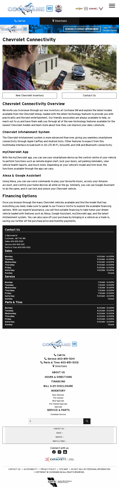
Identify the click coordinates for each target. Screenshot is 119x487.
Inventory (58, 391)
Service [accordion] (59, 437)
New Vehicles (58, 395)
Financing (58, 381)
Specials (58, 407)
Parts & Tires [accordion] (59, 441)
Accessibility (31, 469)
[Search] (86, 421)
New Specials (58, 401)
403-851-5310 (16, 241)
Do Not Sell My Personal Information (90, 469)
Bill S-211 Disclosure (58, 386)
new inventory (52, 110)
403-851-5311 (18, 245)
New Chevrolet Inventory (30, 95)
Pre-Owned (58, 398)
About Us (58, 372)
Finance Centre (64, 206)
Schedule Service (58, 415)
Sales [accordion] (59, 433)
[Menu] (112, 6)
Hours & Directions (58, 377)
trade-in (105, 217)
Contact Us (89, 95)
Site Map (63, 469)
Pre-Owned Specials (58, 404)
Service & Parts (58, 410)
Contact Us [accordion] (59, 429)
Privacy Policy (49, 469)
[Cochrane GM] (30, 8)
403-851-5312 (24, 248)
